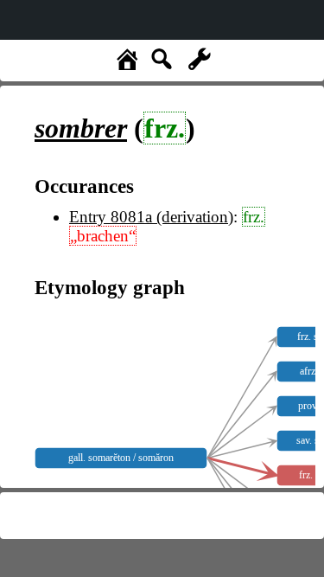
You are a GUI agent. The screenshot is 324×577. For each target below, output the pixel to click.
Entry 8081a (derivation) (151, 217)
